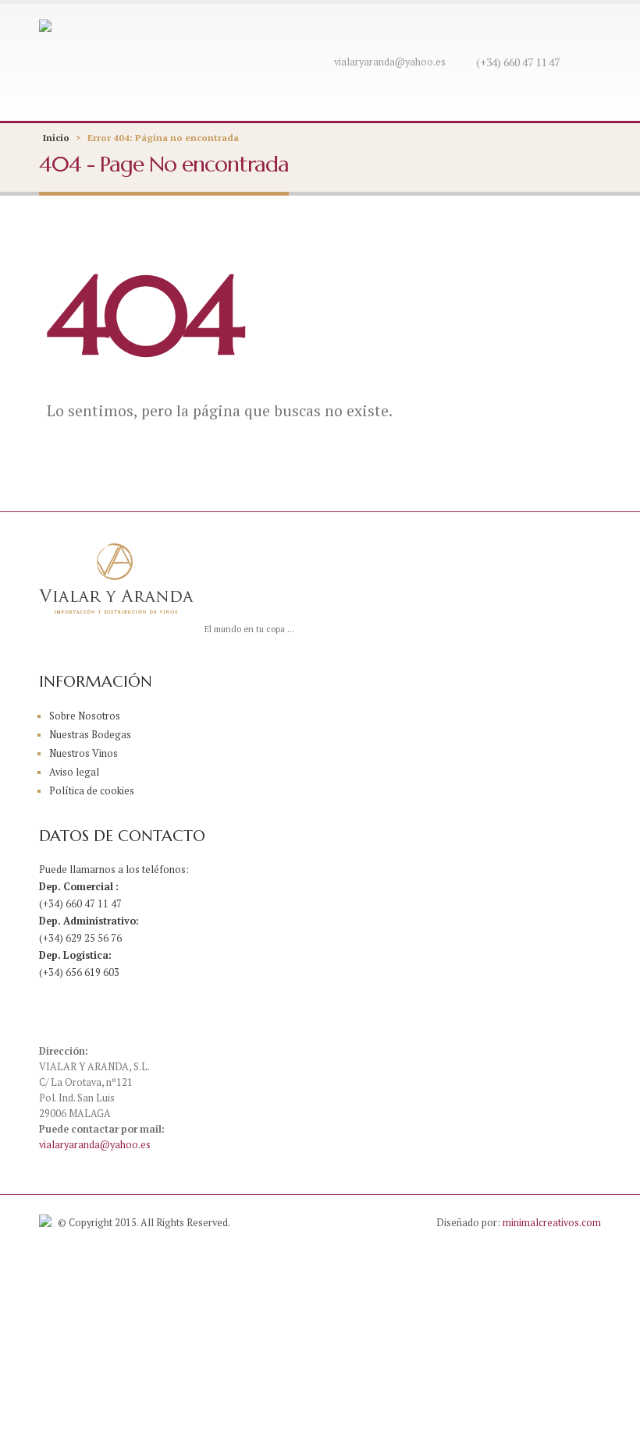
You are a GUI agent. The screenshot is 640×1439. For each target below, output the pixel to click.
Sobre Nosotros (84, 716)
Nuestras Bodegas (90, 734)
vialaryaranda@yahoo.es (390, 62)
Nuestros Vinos (83, 753)
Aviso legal (74, 772)
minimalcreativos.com (552, 1222)
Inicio (56, 137)
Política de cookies (91, 790)
